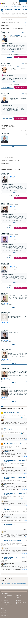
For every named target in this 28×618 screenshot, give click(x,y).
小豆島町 (8, 583)
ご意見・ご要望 (19, 595)
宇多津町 (18, 583)
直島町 (15, 583)
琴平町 (24, 583)
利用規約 (18, 597)
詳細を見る (14, 146)
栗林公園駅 (12, 177)
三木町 (7, 303)
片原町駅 (12, 267)
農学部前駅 (4, 304)
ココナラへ (3, 1)
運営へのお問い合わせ (7, 604)
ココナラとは (5, 600)
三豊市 (2, 583)
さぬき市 (12, 35)
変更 (26, 19)
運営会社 (4, 610)
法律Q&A (4, 597)
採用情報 (4, 612)
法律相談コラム (6, 598)
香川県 (3, 144)
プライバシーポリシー (20, 598)
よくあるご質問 (6, 602)
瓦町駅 (11, 207)
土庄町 (5, 583)
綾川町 (21, 583)
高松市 (15, 176)
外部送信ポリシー (19, 600)
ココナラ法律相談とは (7, 595)
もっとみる (14, 574)
